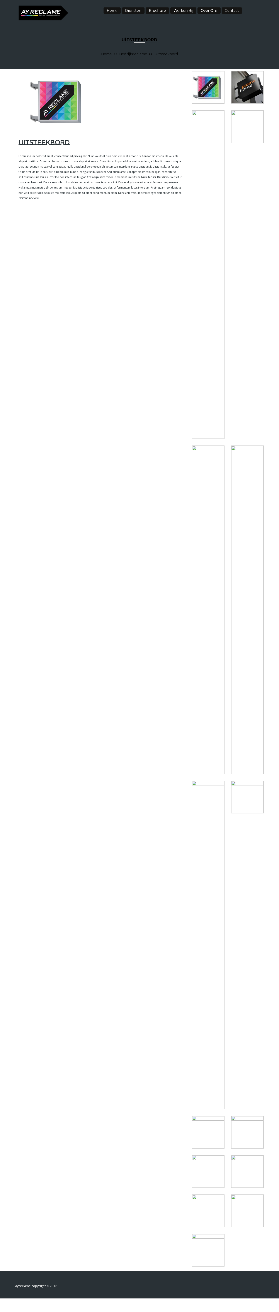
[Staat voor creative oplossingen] (43, 13)
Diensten (133, 11)
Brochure (157, 11)
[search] (253, 10)
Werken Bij (183, 11)
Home (112, 11)
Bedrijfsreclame (133, 54)
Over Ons (209, 11)
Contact (232, 11)
